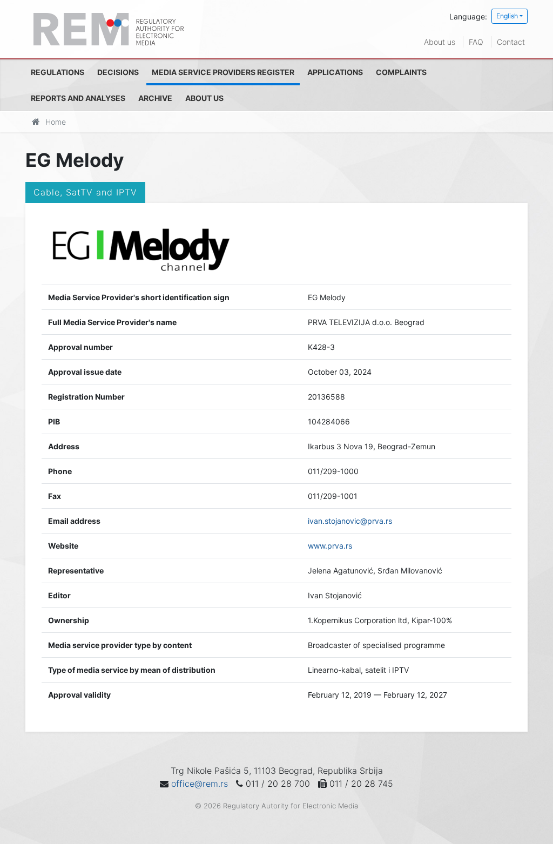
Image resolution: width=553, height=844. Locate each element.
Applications (335, 72)
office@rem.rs (199, 783)
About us (439, 41)
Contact (511, 41)
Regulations (57, 72)
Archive (155, 98)
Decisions (118, 72)
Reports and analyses (78, 98)
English (507, 16)
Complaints (401, 72)
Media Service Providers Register (223, 72)
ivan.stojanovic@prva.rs (350, 520)
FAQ (476, 41)
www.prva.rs (330, 545)
